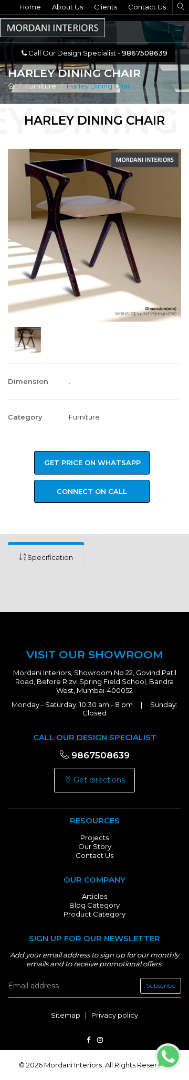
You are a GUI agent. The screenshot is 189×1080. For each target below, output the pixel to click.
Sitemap (65, 1015)
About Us (67, 7)
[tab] (46, 557)
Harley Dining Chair (99, 86)
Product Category (94, 914)
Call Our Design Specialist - (97, 53)
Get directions (98, 780)
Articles (94, 896)
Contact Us (147, 7)
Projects (94, 837)
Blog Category (94, 905)
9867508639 (99, 755)
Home (30, 7)
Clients (105, 7)
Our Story (94, 846)
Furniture (40, 86)
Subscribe (160, 985)
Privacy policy (114, 1015)
